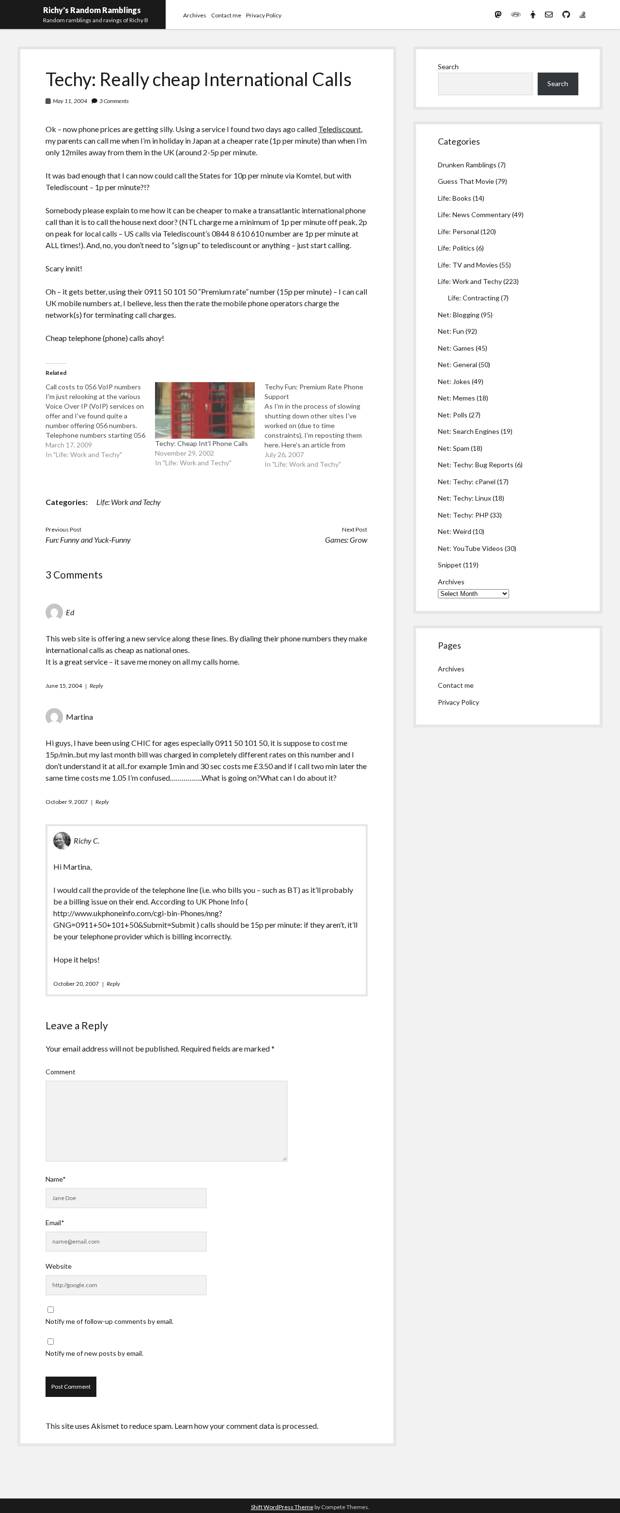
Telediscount (339, 129)
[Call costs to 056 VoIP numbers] (100, 421)
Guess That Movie (466, 181)
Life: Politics (456, 248)
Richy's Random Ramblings (92, 10)
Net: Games (456, 348)
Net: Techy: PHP (463, 515)
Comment (61, 1072)
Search (448, 66)
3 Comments (114, 100)
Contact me (226, 15)
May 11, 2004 (70, 100)
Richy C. (86, 840)
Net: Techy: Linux (464, 498)
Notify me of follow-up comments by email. (109, 1321)
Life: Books (454, 198)
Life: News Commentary (474, 214)
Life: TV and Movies (468, 265)
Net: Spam (453, 448)
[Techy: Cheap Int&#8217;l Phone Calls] (205, 410)
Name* (56, 1179)
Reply (96, 685)
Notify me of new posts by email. (94, 1353)
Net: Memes (456, 398)
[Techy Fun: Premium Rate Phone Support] (319, 425)
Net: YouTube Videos (470, 548)
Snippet (450, 565)
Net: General (457, 364)
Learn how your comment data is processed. (246, 1425)
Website (59, 1266)
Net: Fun (451, 331)
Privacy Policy (263, 15)
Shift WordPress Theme (282, 1507)
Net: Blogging (459, 315)
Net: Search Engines (468, 431)
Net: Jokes (454, 381)
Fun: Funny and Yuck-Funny (88, 539)
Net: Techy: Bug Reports (475, 464)
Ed (70, 612)
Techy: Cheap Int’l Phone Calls (201, 443)
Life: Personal (458, 231)
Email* (55, 1222)
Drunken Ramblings (467, 165)
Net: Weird (454, 531)
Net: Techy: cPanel (467, 481)
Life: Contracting (473, 298)
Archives (194, 15)
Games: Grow (346, 539)
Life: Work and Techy (128, 501)
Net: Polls (452, 415)
